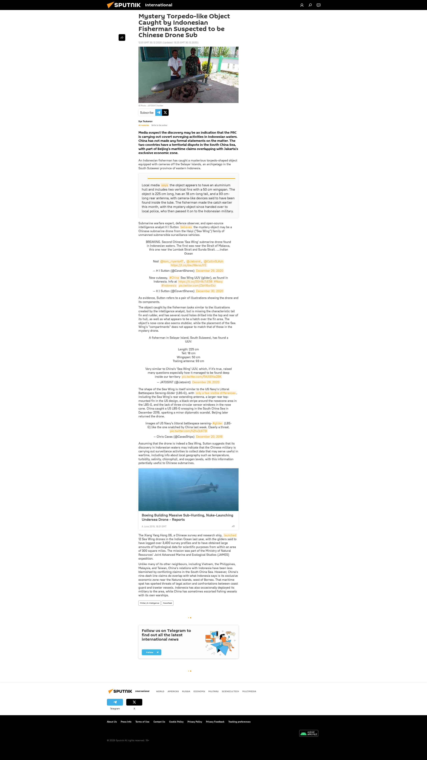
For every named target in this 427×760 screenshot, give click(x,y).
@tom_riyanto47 (171, 261)
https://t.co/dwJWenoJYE (188, 265)
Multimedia (249, 691)
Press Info (126, 721)
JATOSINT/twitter (155, 105)
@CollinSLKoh (213, 261)
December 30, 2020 (209, 291)
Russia (186, 691)
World (160, 691)
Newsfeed (167, 603)
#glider (217, 423)
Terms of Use (142, 721)
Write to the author (159, 125)
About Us (112, 721)
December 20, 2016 (209, 436)
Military (213, 691)
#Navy (218, 281)
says (164, 185)
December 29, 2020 (209, 271)
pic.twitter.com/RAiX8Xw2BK (201, 377)
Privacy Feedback (215, 721)
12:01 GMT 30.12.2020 (150, 42)
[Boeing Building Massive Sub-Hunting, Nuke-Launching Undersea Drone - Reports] (188, 489)
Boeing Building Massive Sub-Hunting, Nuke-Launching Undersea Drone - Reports (187, 517)
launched (230, 535)
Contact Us (159, 721)
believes (186, 227)
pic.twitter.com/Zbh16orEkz (197, 285)
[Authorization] (302, 5)
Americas (173, 691)
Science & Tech (230, 691)
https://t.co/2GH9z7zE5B (195, 281)
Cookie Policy (176, 721)
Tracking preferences (239, 721)
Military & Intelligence (149, 603)
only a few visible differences (216, 393)
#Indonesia (168, 285)
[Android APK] (308, 734)
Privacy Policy (194, 721)
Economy (199, 691)
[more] (233, 526)
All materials (143, 125)
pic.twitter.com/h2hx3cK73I (188, 431)
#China (174, 278)
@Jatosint (193, 261)
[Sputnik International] (125, 9)
